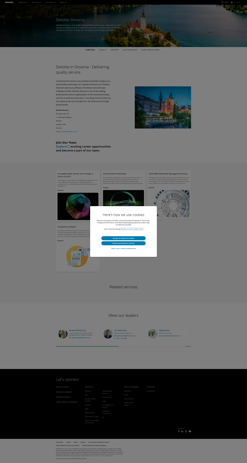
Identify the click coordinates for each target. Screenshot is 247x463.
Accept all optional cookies (123, 238)
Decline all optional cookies (123, 243)
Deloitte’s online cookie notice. (132, 229)
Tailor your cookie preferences (123, 248)
